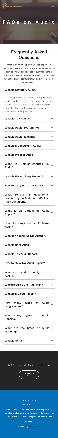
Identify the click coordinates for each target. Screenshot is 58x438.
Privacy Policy (29, 400)
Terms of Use (29, 404)
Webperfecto (35, 426)
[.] (13, 6)
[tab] (29, 90)
